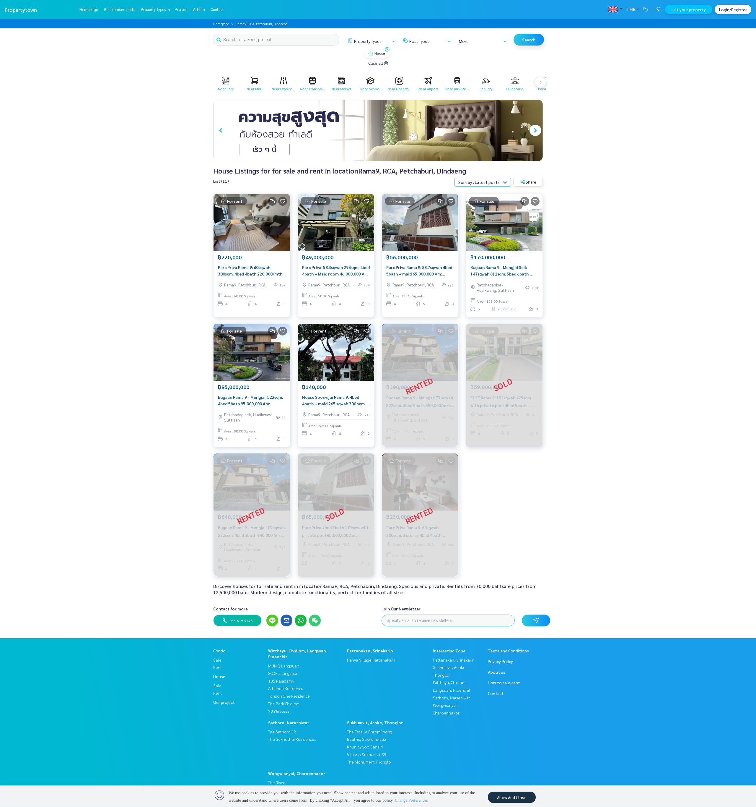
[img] (387, 49)
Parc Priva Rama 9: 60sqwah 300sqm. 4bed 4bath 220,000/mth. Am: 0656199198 (250, 271)
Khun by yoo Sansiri (365, 746)
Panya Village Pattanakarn (371, 659)
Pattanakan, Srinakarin (370, 650)
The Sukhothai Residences (292, 739)
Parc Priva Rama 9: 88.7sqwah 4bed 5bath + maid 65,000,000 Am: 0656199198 (419, 271)
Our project (224, 702)
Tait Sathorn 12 (282, 731)
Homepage (88, 9)
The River (276, 782)
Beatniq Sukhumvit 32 (367, 739)
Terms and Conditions (508, 650)
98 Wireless (278, 711)
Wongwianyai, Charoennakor (296, 773)
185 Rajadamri (281, 680)
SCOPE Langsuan (283, 673)
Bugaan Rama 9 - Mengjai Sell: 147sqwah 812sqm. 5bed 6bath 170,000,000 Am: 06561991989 (499, 271)
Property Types (154, 9)
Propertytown (21, 9)
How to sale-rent (504, 682)
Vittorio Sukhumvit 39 (366, 754)
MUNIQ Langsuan (283, 665)
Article (199, 9)
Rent (217, 667)
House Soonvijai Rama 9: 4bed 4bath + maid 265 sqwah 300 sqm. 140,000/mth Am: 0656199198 (334, 400)
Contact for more (230, 608)
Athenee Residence (285, 688)
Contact (217, 9)
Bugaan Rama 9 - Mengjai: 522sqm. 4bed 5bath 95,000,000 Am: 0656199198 (250, 400)
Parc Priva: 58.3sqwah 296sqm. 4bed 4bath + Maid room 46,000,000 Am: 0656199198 (336, 271)
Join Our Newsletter (401, 608)
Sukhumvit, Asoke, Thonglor (375, 722)
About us (496, 672)
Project (181, 9)
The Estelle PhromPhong (369, 731)
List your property (689, 9)
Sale (217, 659)
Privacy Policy (500, 661)
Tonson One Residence (289, 696)
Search (528, 39)
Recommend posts (119, 9)
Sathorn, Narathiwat (288, 722)
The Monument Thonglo (369, 761)
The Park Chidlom (283, 703)
